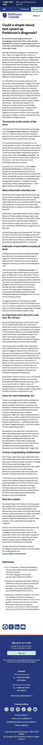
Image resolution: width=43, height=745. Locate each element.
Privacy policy (21, 715)
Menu (36, 15)
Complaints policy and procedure (21, 722)
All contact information (21, 696)
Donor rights (20, 725)
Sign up (21, 653)
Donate (35, 9)
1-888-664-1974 (8, 3)
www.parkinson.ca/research (14, 553)
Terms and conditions (21, 718)
